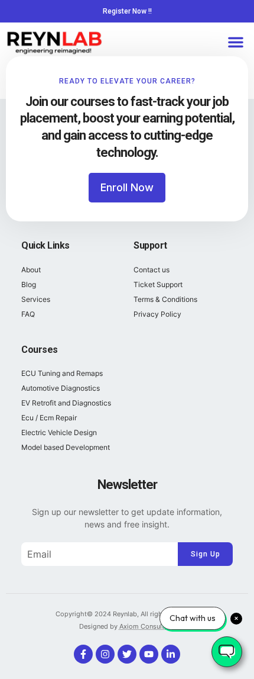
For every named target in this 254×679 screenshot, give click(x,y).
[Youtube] (148, 654)
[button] (235, 42)
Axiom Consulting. (147, 626)
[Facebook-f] (83, 654)
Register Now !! (127, 11)
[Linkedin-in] (170, 654)
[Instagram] (105, 654)
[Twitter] (127, 654)
